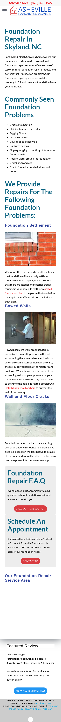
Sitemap (47, 709)
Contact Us (30, 561)
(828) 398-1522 (42, 3)
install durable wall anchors (20, 387)
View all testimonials (30, 690)
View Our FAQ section (30, 508)
